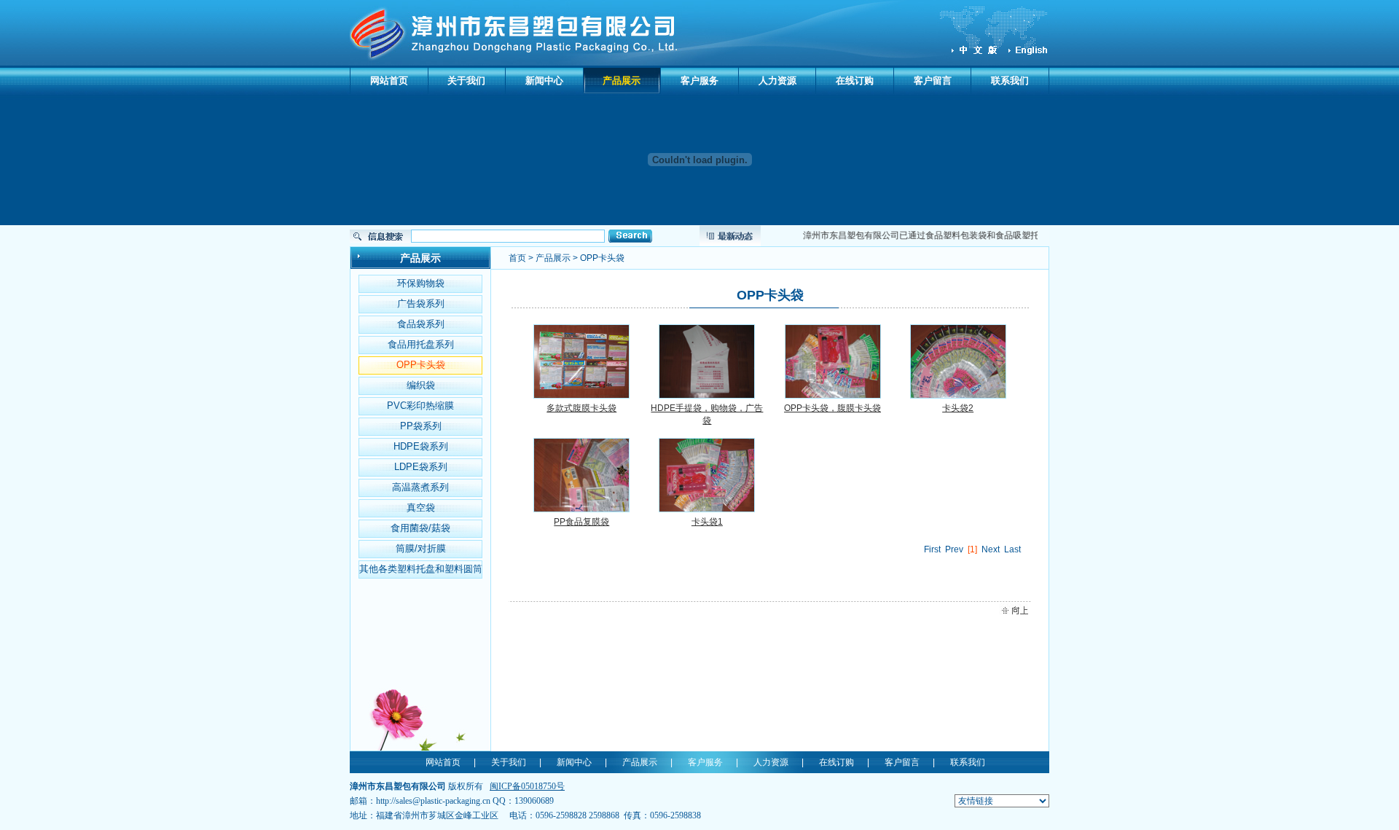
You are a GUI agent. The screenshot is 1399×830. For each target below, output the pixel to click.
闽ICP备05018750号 (527, 786)
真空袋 (421, 507)
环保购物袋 (420, 283)
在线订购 (855, 80)
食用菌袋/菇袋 (420, 527)
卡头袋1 (707, 522)
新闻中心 (544, 80)
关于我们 (466, 80)
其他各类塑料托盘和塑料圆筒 (420, 568)
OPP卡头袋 (420, 364)
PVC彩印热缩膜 (420, 405)
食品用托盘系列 (421, 344)
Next (990, 549)
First (932, 549)
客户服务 (699, 80)
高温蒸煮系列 (420, 487)
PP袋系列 (421, 425)
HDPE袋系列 (420, 446)
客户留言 (933, 80)
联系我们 (1010, 80)
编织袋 (421, 385)
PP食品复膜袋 (581, 522)
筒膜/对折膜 (421, 548)
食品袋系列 (420, 323)
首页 (517, 258)
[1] (972, 549)
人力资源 (777, 80)
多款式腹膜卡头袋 (581, 408)
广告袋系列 (420, 303)
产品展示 (621, 80)
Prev (954, 549)
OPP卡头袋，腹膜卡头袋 (832, 408)
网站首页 (389, 80)
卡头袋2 (957, 408)
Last (1012, 549)
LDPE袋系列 (420, 466)
